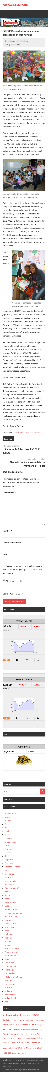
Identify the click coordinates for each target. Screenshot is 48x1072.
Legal (7, 905)
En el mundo (10, 881)
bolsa (21, 1020)
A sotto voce (10, 813)
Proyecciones (11, 952)
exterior (20, 432)
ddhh (7, 856)
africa (7, 817)
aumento (26, 1016)
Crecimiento (10, 841)
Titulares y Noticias (13, 976)
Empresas (8, 439)
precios (33, 1043)
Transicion (9, 984)
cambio (8, 831)
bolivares (14, 1020)
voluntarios (38, 432)
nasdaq (28, 1038)
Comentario (9, 492)
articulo (18, 1015)
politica (19, 1042)
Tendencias (10, 973)
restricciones (10, 955)
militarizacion (11, 916)
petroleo (11, 1042)
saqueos (8, 959)
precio (7, 944)
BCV (36, 1015)
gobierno (21, 1034)
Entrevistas (10, 884)
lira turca (15, 1038)
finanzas (13, 1033)
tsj (13, 1048)
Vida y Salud (10, 998)
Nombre (7, 530)
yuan (23, 1053)
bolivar (6, 1019)
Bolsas (7, 827)
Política (8, 941)
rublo (38, 1042)
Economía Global (12, 866)
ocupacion (9, 927)
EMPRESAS (36, 1029)
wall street (17, 1053)
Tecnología (9, 969)
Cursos (8, 852)
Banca (7, 824)
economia (9, 1029)
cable (5, 1025)
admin (25, 41)
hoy (34, 1034)
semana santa (11, 966)
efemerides (26, 1030)
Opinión (8, 934)
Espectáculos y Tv (12, 888)
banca (31, 1016)
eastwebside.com (15, 5)
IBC (38, 1034)
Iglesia (7, 898)
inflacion (6, 1038)
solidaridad (28, 432)
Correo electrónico (13, 542)
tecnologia (7, 1048)
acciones (7, 1015)
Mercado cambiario (13, 912)
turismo (8, 987)
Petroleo (8, 937)
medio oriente (11, 909)
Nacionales (9, 920)
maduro (22, 1038)
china (17, 1025)
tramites (8, 980)
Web (5, 554)
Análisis (8, 820)
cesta (7, 834)
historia (8, 891)
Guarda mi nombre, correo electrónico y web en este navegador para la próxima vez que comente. (22, 569)
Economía (9, 863)
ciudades (9, 838)
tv (16, 1048)
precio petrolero (12, 948)
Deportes (9, 859)
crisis (7, 845)
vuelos (7, 1001)
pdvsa (5, 1042)
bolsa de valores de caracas (34, 1020)
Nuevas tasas (11, 923)
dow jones (40, 1025)
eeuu (7, 870)
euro (5, 1033)
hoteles (8, 895)
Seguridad (9, 962)
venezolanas (10, 994)
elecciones (9, 873)
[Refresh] (20, 581)
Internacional (10, 902)
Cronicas (8, 849)
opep (7, 930)
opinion (38, 1038)
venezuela (25, 1047)
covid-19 (22, 1025)
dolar (34, 1024)
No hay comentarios (13, 44)
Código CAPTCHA (11, 593)
